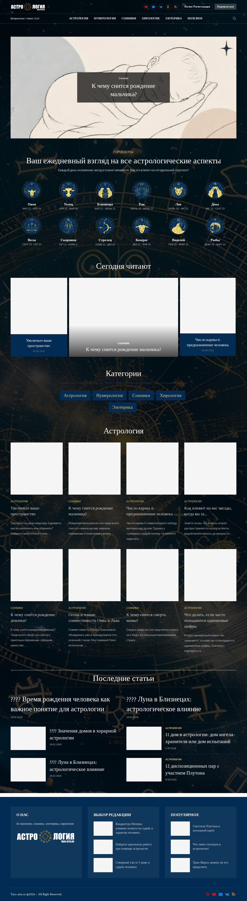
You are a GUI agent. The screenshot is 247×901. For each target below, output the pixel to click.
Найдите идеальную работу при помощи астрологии (134, 847)
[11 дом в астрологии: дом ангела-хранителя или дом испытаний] (144, 738)
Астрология (78, 18)
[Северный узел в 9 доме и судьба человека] (103, 865)
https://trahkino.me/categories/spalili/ (129, 382)
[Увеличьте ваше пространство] (39, 317)
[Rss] (175, 6)
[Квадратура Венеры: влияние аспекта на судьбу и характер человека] (103, 828)
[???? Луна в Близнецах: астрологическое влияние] (28, 769)
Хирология (150, 18)
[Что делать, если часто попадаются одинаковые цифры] (210, 575)
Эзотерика (173, 18)
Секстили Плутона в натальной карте (206, 828)
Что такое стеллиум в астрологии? (207, 847)
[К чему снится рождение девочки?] (37, 575)
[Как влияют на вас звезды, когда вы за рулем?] (210, 468)
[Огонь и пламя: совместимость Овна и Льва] (95, 575)
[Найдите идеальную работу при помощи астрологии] (103, 847)
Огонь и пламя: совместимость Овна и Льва (94, 617)
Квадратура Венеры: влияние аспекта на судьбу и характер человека (134, 828)
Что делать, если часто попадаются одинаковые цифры (206, 620)
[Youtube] (146, 6)
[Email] (153, 6)
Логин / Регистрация (197, 6)
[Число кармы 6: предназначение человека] (208, 317)
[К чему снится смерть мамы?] (152, 575)
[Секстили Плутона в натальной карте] (180, 828)
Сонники (129, 18)
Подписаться (225, 6)
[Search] (234, 18)
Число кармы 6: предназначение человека (208, 342)
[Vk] (160, 6)
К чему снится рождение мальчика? (123, 349)
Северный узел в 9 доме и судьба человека (133, 865)
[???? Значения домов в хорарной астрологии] (28, 738)
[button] (17, 87)
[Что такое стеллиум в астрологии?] (180, 847)
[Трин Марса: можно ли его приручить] (180, 865)
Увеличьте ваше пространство (39, 343)
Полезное (195, 18)
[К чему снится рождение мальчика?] (123, 317)
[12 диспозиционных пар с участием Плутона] (144, 769)
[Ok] (168, 6)
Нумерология (105, 18)
